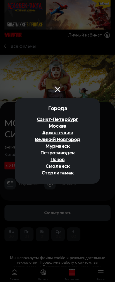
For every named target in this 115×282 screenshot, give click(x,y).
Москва (57, 126)
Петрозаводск (57, 152)
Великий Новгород (57, 139)
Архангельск (57, 132)
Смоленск (57, 166)
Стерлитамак (58, 173)
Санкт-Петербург (57, 119)
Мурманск (57, 146)
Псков (58, 159)
